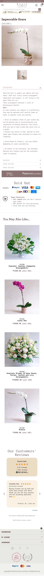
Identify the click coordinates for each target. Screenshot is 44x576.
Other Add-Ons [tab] (8, 167)
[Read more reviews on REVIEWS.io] (22, 472)
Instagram (12, 548)
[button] (4, 493)
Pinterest (27, 548)
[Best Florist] (16, 557)
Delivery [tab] (6, 160)
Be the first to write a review (22, 520)
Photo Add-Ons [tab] (8, 164)
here (19, 206)
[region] (22, 493)
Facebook (20, 548)
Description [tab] (7, 87)
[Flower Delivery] (27, 557)
